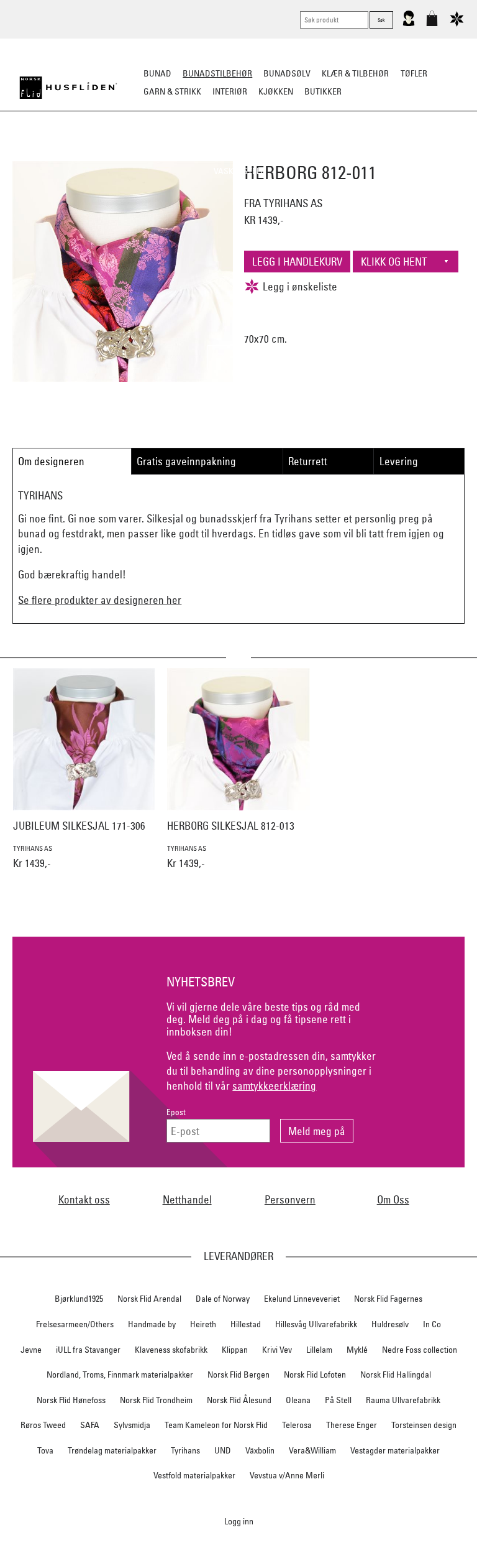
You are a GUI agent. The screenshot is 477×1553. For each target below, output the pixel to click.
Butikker (323, 91)
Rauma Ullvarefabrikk (403, 1400)
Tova (45, 1450)
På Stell (338, 1400)
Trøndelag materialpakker (112, 1450)
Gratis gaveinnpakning (186, 461)
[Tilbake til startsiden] (68, 87)
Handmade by (152, 1324)
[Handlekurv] (432, 23)
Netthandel (187, 1199)
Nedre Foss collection (419, 1349)
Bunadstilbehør (217, 73)
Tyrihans (185, 1450)
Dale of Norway (223, 1298)
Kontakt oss (84, 1199)
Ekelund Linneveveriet (302, 1298)
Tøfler (414, 73)
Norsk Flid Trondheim (156, 1400)
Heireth (203, 1324)
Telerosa (297, 1424)
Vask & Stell (239, 171)
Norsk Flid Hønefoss (71, 1400)
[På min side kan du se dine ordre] (408, 23)
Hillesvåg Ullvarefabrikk (316, 1324)
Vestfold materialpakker (194, 1475)
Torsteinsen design (424, 1424)
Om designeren (51, 461)
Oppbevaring (233, 153)
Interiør (229, 91)
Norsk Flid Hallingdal (395, 1374)
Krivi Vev (277, 1349)
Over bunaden (300, 153)
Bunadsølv (287, 73)
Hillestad (245, 1324)
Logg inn (238, 1521)
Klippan (235, 1349)
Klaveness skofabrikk (171, 1349)
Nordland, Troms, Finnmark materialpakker (120, 1374)
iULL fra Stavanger (88, 1349)
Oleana (298, 1400)
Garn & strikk (172, 91)
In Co (432, 1324)
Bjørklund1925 (79, 1298)
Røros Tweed (43, 1424)
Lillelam (319, 1349)
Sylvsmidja (132, 1424)
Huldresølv (390, 1324)
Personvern (290, 1199)
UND (222, 1450)
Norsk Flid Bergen (238, 1374)
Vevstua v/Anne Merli (287, 1475)
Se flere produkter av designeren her (99, 599)
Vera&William (312, 1450)
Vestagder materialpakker (395, 1450)
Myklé (357, 1349)
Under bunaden (374, 153)
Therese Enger (351, 1424)
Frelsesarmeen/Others (75, 1324)
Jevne (31, 1349)
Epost (176, 1112)
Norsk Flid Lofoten (315, 1374)
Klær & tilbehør (355, 73)
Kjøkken (275, 91)
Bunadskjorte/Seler (101, 153)
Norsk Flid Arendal (149, 1298)
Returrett (307, 461)
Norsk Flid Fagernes (388, 1298)
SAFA (89, 1424)
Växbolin (260, 1450)
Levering (398, 461)
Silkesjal (174, 153)
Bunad (157, 73)
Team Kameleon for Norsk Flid (216, 1424)
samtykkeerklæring (274, 1085)
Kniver (432, 153)
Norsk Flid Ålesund (239, 1400)
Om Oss (393, 1199)
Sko (39, 153)
